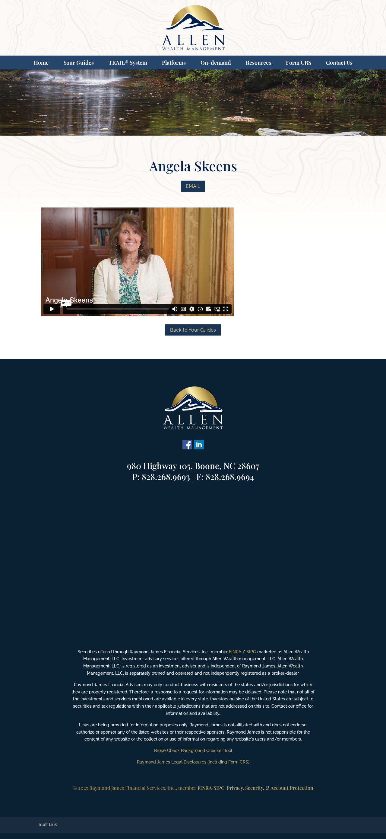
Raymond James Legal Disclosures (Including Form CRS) (193, 762)
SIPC (251, 651)
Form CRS (298, 62)
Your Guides (78, 62)
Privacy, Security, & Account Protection (270, 788)
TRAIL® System (128, 62)
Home (41, 62)
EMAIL (193, 186)
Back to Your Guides (193, 330)
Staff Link (48, 824)
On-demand (216, 62)
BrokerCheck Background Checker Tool (193, 750)
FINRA (235, 651)
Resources (258, 62)
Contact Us (339, 62)
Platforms (174, 62)
